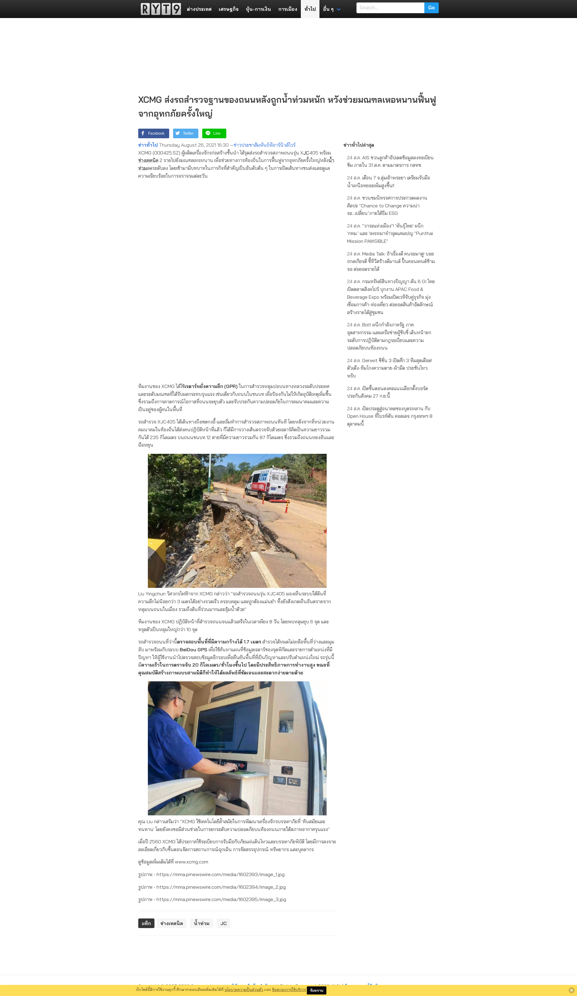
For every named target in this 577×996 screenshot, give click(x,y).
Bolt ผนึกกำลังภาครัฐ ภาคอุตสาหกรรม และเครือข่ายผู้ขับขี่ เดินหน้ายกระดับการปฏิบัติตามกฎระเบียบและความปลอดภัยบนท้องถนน (389, 336)
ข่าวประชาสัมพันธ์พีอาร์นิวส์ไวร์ (264, 145)
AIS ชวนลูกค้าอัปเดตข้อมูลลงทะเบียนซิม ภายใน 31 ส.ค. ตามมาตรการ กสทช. (390, 161)
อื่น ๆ (328, 9)
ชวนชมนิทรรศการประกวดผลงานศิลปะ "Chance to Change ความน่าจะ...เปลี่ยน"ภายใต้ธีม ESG (387, 205)
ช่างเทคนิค (148, 160)
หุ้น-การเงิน (258, 9)
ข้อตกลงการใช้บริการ (289, 989)
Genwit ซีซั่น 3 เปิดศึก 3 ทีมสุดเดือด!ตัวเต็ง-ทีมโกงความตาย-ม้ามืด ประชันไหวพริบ (389, 368)
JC (306, 153)
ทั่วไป (310, 9)
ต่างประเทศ (199, 9)
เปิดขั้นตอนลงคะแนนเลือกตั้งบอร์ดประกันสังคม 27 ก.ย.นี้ (387, 392)
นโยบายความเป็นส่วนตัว (243, 989)
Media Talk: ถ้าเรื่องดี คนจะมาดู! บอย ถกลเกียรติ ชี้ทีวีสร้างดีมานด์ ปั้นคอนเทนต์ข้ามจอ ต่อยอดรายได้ (391, 261)
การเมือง (287, 9)
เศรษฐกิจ (229, 9)
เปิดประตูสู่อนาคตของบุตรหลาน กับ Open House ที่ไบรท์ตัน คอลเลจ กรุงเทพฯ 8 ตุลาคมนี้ (389, 416)
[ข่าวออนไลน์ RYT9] (159, 9)
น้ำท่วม (201, 923)
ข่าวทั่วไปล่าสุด (358, 145)
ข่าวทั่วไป (148, 145)
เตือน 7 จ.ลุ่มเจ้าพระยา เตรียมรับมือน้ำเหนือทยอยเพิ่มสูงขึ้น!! (388, 181)
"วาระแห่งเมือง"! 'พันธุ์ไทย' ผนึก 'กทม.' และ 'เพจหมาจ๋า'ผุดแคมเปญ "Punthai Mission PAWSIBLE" (390, 233)
